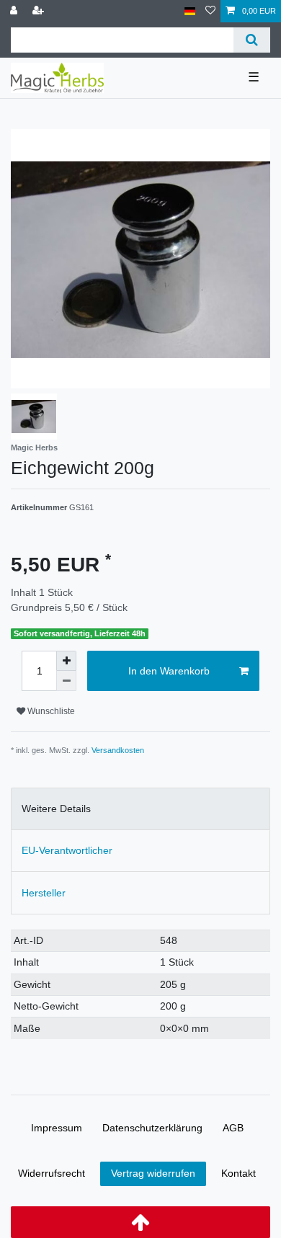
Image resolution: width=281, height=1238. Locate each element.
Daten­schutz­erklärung (152, 1128)
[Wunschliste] (210, 11)
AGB (233, 1128)
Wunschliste (50, 711)
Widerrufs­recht (51, 1173)
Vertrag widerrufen (153, 1173)
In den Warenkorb (169, 671)
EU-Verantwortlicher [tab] (67, 850)
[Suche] (251, 40)
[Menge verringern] (66, 681)
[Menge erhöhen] (66, 661)
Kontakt (238, 1173)
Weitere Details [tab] (56, 808)
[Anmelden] (15, 11)
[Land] (189, 11)
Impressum (56, 1128)
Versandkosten (118, 750)
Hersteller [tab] (44, 893)
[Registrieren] (39, 11)
